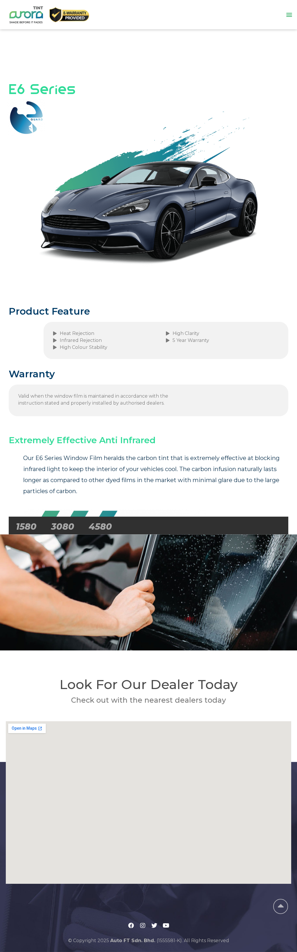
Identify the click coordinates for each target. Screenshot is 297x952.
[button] (289, 14)
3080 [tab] (62, 526)
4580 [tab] (100, 526)
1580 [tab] (26, 526)
